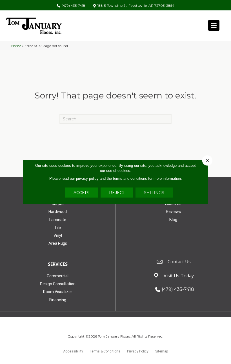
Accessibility (73, 351)
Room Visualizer (57, 291)
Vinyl (58, 235)
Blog (173, 219)
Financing (57, 300)
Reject (117, 192)
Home (16, 46)
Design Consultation (57, 284)
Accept (82, 192)
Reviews (173, 211)
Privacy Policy (137, 351)
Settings (154, 192)
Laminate (57, 219)
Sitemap (161, 351)
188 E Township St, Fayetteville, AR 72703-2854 (135, 6)
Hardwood (57, 211)
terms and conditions (130, 178)
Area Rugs (57, 243)
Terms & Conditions (105, 351)
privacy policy (87, 178)
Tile (57, 227)
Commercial (57, 276)
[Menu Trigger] (213, 25)
